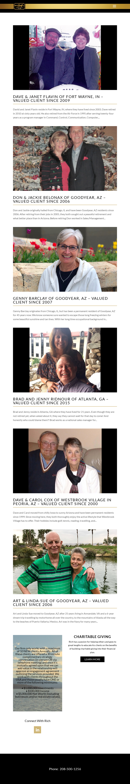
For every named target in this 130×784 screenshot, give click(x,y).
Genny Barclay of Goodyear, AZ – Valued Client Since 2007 (60, 300)
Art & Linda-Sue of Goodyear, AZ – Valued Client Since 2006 (61, 602)
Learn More (92, 659)
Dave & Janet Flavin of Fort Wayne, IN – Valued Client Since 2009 (58, 98)
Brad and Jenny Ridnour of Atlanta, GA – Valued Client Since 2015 (61, 401)
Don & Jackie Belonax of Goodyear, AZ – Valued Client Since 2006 (59, 199)
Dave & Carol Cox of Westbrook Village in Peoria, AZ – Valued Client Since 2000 (62, 502)
